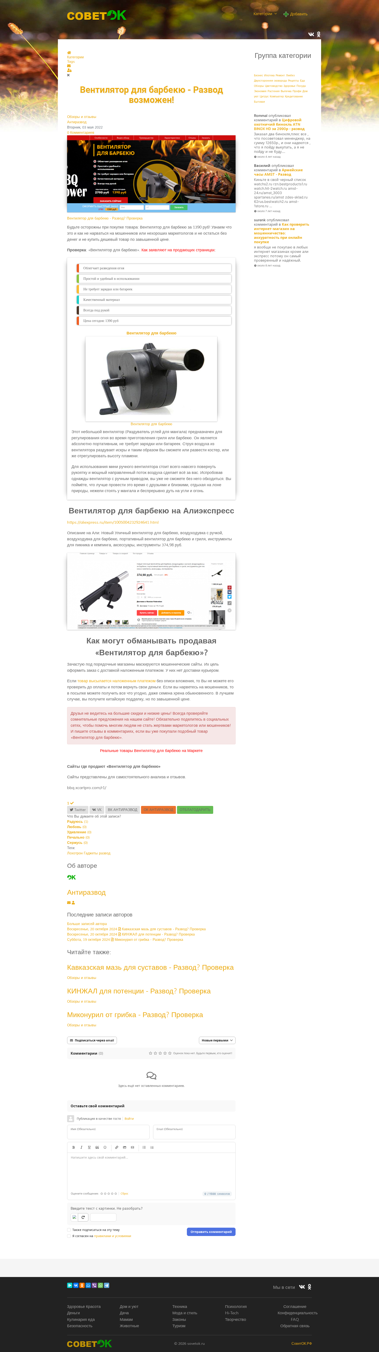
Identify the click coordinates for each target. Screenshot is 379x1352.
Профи (297, 91)
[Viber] (94, 1285)
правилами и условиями (112, 1236)
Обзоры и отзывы (81, 117)
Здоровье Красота (84, 1306)
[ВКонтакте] (76, 1285)
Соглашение (294, 1306)
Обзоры (259, 86)
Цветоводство (273, 86)
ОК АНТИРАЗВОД (158, 810)
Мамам (126, 1319)
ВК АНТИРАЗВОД (122, 810)
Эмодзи (105, 1147)
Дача (124, 1313)
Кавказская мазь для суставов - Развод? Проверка (150, 967)
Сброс (124, 1193)
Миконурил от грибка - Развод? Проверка (135, 1014)
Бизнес (258, 75)
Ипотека (269, 75)
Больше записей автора (87, 924)
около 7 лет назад (268, 211)
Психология (236, 1306)
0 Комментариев (80, 132)
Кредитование (294, 96)
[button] (151, 66)
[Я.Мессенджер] (69, 1285)
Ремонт (280, 75)
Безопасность (79, 1326)
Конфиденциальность (298, 1313)
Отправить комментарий (211, 1232)
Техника (179, 1306)
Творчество (235, 1319)
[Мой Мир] (88, 1285)
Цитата (97, 1147)
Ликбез (290, 75)
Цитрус (264, 96)
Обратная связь (294, 1326)
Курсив (81, 1147)
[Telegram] (106, 1285)
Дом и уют (129, 1306)
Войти (129, 1118)
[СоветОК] (97, 15)
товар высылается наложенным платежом (116, 681)
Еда (302, 80)
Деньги (73, 1313)
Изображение (124, 1147)
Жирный (73, 1147)
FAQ (295, 1319)
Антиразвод (76, 122)
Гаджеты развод (97, 853)
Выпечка (286, 91)
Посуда (301, 86)
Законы (179, 1319)
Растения (274, 91)
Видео (132, 1147)
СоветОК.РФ (301, 1343)
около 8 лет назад (268, 265)
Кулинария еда (81, 1319)
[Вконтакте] (302, 1287)
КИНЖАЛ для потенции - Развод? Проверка (139, 991)
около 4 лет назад (269, 156)
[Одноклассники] (82, 1285)
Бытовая (259, 102)
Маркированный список (144, 1147)
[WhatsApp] (100, 1285)
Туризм (178, 1326)
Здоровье (289, 86)
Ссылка (116, 1147)
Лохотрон (75, 853)
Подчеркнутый (89, 1147)
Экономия (260, 91)
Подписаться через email (94, 1040)
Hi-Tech (232, 1313)
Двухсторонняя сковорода (270, 80)
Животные (129, 1326)
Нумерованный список (152, 1147)
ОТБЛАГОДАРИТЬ (195, 810)
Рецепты (293, 80)
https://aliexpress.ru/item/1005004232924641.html (113, 522)
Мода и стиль (184, 1313)
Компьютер (277, 96)
